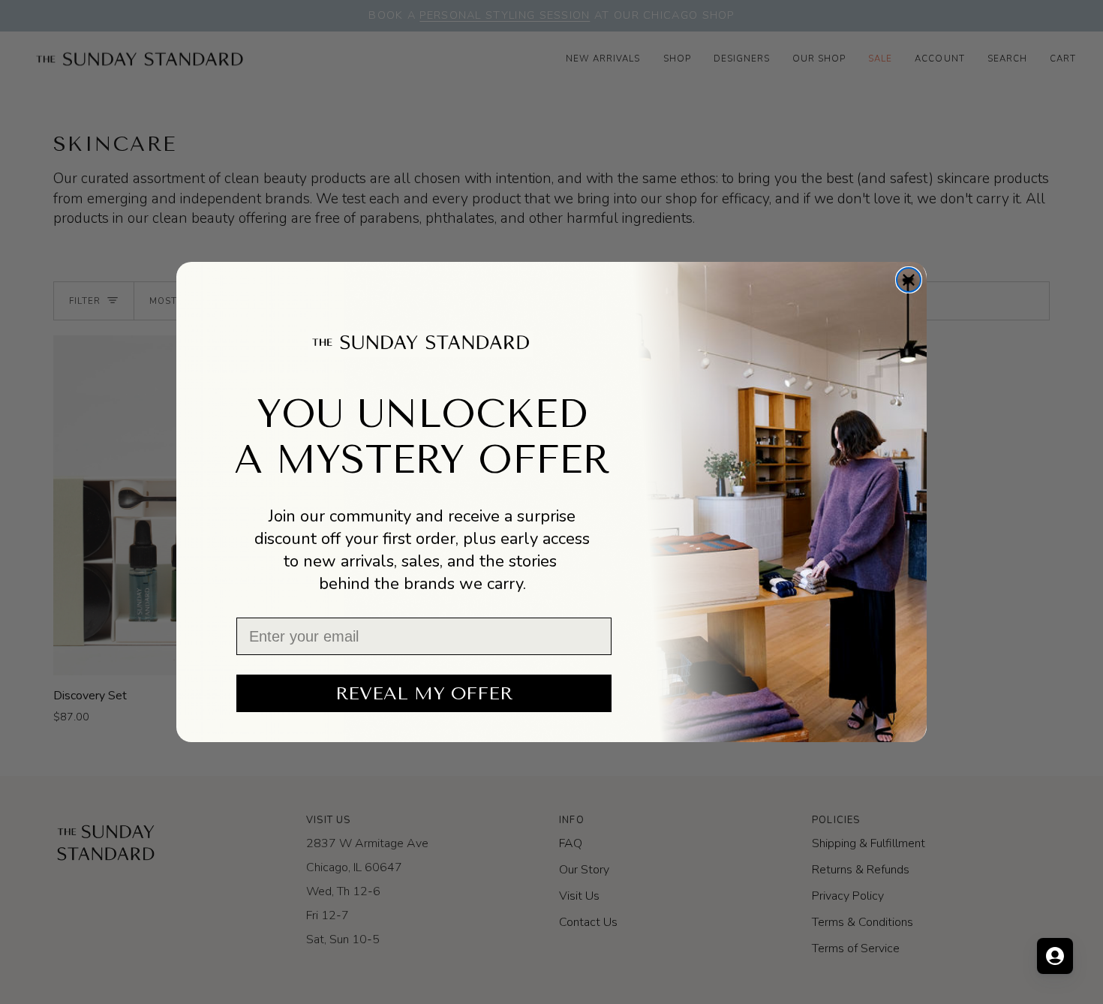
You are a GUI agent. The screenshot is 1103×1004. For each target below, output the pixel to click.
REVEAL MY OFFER (423, 693)
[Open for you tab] (1055, 956)
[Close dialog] (909, 280)
